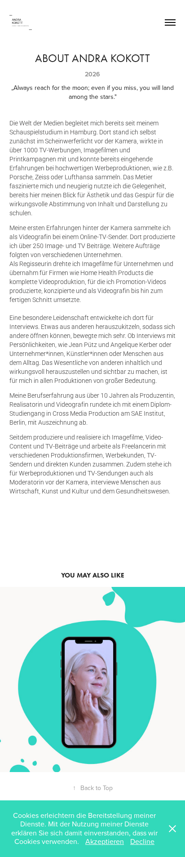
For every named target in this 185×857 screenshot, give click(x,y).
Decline (142, 841)
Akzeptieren (104, 841)
